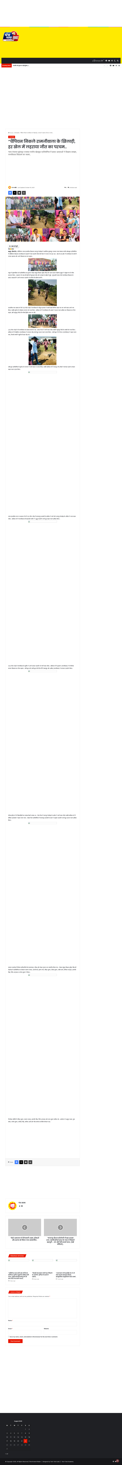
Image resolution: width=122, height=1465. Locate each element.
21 (21, 1441)
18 (10, 1441)
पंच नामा (13, 187)
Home (11, 133)
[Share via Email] (19, 193)
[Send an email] (15, 187)
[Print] (24, 193)
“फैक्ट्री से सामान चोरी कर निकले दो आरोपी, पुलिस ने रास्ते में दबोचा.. (42, 1275)
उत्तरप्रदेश (16, 133)
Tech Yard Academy (67, 1461)
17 (7, 1441)
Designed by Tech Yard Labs (51, 1461)
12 (14, 1437)
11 (10, 1437)
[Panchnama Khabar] (10, 36)
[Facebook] (10, 193)
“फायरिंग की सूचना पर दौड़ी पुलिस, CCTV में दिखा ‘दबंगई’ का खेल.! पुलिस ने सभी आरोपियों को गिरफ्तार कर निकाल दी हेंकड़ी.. (41, 65)
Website (46, 1328)
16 (29, 1437)
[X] (15, 193)
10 (7, 1437)
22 (25, 1441)
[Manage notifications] (117, 1460)
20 (18, 1441)
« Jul (6, 1453)
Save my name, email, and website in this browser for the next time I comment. (34, 1337)
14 (21, 1437)
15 (25, 1437)
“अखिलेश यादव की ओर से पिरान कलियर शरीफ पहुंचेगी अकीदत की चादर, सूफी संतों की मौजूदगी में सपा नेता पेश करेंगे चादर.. (18, 1275)
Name (10, 1320)
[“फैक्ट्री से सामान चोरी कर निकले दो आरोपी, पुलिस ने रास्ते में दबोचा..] (42, 1265)
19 (14, 1441)
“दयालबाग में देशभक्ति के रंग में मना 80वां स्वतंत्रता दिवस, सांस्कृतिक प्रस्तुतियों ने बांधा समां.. (66, 1275)
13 (18, 1437)
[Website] (19, 1206)
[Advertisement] (61, 13)
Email (10, 1328)
